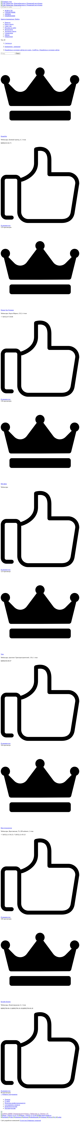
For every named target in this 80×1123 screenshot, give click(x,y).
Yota (2, 654)
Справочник (9, 33)
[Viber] (10, 1117)
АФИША (8, 14)
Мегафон (4, 484)
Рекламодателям (10, 1108)
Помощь (7, 1099)
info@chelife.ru (46, 1115)
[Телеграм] (25, 1117)
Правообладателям (11, 1106)
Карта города (9, 24)
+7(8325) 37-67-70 (12, 1115)
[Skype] (49, 1117)
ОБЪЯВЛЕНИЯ (10, 16)
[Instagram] (17, 1117)
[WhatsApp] (43, 1117)
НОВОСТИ (8, 10)
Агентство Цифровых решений (30, 1120)
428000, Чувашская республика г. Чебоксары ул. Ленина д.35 (27, 1113)
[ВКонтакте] (54, 1117)
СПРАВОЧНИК (10, 12)
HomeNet (4, 136)
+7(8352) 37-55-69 (30, 1115)
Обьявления (9, 36)
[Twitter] (58, 1117)
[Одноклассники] (34, 1117)
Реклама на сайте (10, 28)
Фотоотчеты (9, 29)
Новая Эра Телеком (7, 310)
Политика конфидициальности (15, 1103)
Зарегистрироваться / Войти (10, 19)
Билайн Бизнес (6, 1002)
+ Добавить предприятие (9, 1094)
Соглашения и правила (12, 1105)
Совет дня (8, 26)
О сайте (7, 1101)
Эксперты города (10, 31)
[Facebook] (4, 1117)
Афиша (7, 35)
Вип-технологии (6, 828)
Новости (7, 22)
